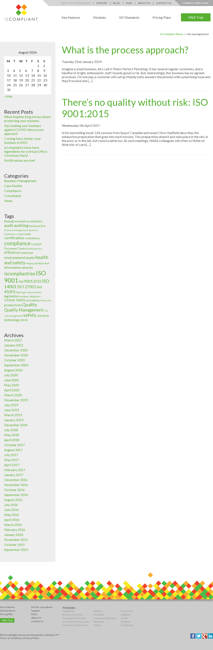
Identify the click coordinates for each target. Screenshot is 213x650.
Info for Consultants (75, 3)
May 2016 (11, 515)
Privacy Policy (31, 638)
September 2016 (16, 495)
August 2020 (13, 370)
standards (43, 315)
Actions (98, 611)
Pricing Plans (161, 17)
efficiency (12, 252)
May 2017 (11, 460)
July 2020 (11, 375)
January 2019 (13, 420)
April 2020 (11, 390)
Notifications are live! (19, 160)
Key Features (71, 17)
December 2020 (15, 350)
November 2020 (16, 355)
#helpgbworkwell (14, 221)
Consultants (12, 196)
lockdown (24, 296)
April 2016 (11, 520)
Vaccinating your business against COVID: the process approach (24, 129)
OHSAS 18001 (14, 300)
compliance (17, 243)
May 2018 (11, 435)
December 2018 (15, 425)
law (18, 292)
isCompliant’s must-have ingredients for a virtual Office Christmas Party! (25, 151)
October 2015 (14, 545)
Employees (127, 625)
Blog (116, 3)
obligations (35, 296)
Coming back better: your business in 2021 (22, 140)
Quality (29, 304)
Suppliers (126, 614)
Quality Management (23, 309)
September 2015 (16, 550)
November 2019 (16, 400)
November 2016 (16, 485)
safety (29, 315)
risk (46, 310)
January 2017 (13, 475)
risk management (13, 315)
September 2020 (16, 365)
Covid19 (36, 244)
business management (16, 230)
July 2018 (11, 430)
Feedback (99, 614)
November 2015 (16, 540)
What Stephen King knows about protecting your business (27, 119)
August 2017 (13, 450)
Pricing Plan (6, 614)
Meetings (99, 621)
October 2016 (14, 490)
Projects (125, 621)
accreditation (34, 221)
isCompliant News (171, 34)
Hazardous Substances (75, 625)
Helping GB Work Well (37, 263)
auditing (21, 225)
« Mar (8, 96)
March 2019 (13, 415)
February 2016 (14, 530)
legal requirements (31, 292)
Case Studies (13, 186)
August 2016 (13, 500)
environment (14, 257)
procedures (33, 300)
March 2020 (13, 395)
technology (12, 320)
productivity (13, 305)
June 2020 (11, 380)
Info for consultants (42, 607)
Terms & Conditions (11, 638)
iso (32, 273)
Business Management (20, 181)
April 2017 (11, 465)
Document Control (15, 248)
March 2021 (13, 340)
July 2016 (11, 505)
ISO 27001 (26, 286)
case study (24, 234)
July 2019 (11, 405)
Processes (46, 300)
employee (27, 252)
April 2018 (11, 440)
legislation (11, 296)
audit (8, 225)
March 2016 (13, 525)
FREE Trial (195, 17)
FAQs (129, 3)
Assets (125, 618)
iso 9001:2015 (30, 281)
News (8, 201)
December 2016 (15, 480)
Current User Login (195, 3)
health (30, 258)
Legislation (69, 611)
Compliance (12, 191)
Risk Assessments (73, 614)
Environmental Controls (76, 621)
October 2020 (14, 360)
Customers (127, 611)
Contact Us (163, 3)
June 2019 (11, 410)
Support (101, 3)
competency (32, 238)
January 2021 (13, 345)
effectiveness (35, 248)
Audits (97, 625)
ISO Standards (129, 17)
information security (18, 267)
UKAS (24, 320)
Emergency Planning (74, 618)
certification (14, 238)
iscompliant (16, 273)
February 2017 (14, 470)
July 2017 (11, 455)
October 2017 (14, 445)
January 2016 (13, 535)
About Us (144, 3)
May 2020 (11, 385)
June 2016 (11, 510)
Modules (99, 17)
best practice (37, 226)
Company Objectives (105, 618)
